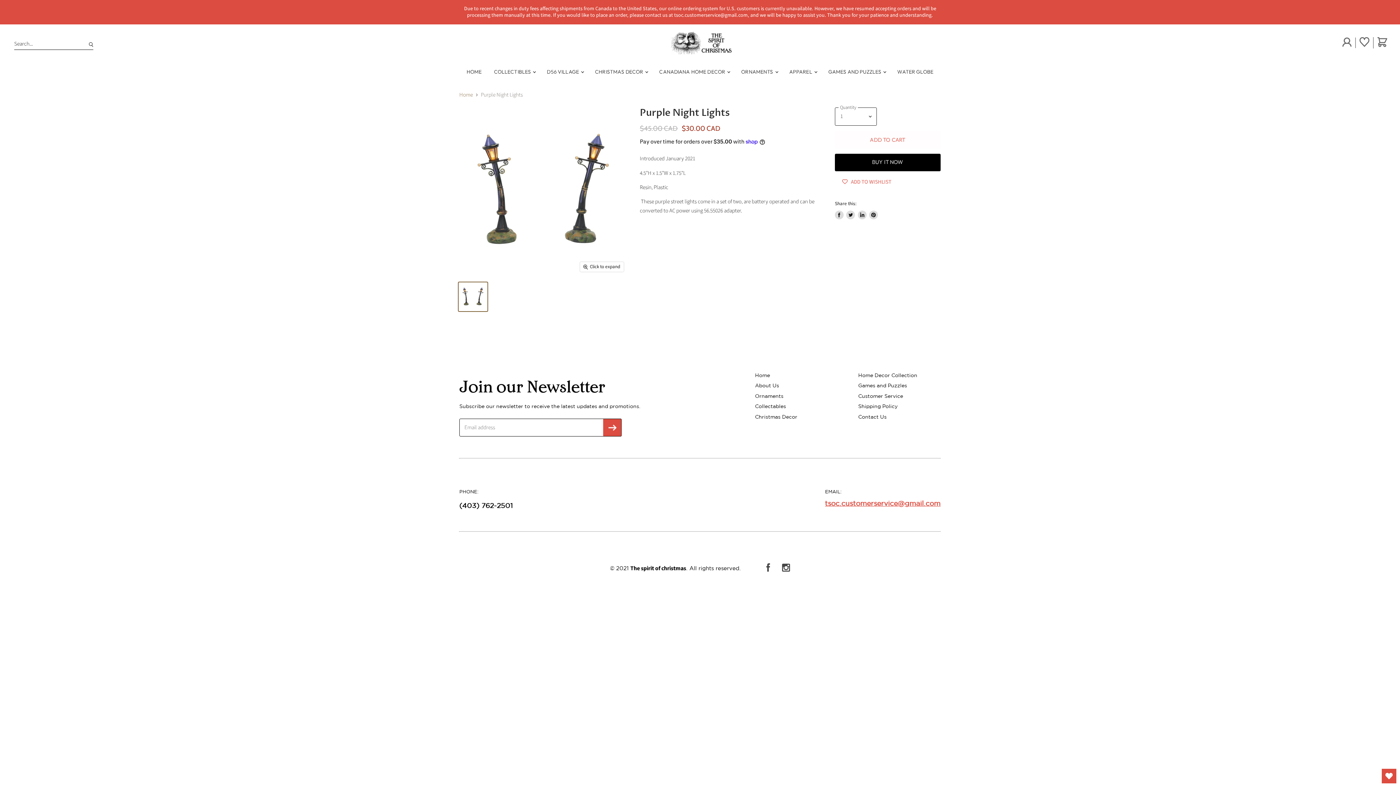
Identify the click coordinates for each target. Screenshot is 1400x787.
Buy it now (887, 161)
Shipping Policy (878, 406)
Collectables (770, 406)
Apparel (801, 71)
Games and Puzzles (855, 71)
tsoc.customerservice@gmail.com (883, 503)
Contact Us (872, 417)
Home (474, 71)
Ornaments (757, 71)
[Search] (89, 44)
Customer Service (880, 396)
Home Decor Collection (887, 375)
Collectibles (513, 71)
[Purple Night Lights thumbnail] (473, 296)
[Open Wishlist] (1389, 776)
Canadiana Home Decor (692, 71)
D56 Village (563, 71)
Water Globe (915, 71)
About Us (767, 385)
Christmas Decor (619, 71)
